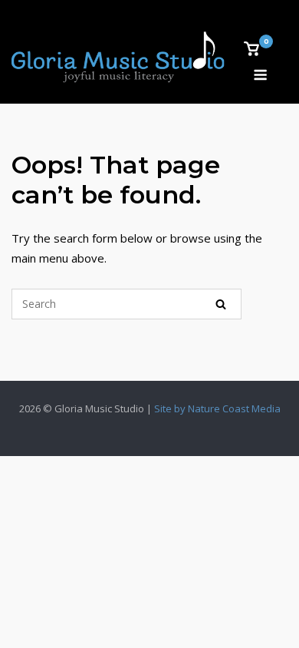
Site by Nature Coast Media (217, 408)
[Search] (221, 304)
